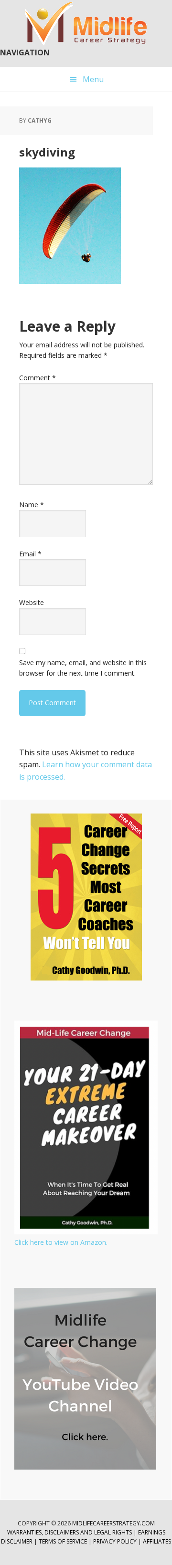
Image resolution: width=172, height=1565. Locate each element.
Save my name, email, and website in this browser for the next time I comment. (83, 668)
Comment (37, 377)
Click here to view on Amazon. (61, 1242)
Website (31, 602)
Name (31, 504)
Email (30, 553)
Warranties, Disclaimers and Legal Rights (69, 1532)
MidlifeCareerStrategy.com (113, 1523)
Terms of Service (63, 1541)
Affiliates (157, 1541)
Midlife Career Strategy (86, 24)
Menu (93, 79)
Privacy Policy (115, 1541)
